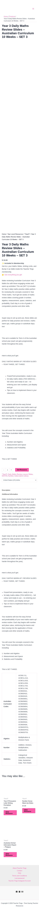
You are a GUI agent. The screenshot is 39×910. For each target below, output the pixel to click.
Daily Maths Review (15, 474)
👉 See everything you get (12, 275)
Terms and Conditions (19, 876)
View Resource (9, 812)
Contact (19, 870)
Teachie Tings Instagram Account (19, 881)
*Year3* (27, 234)
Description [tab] (6, 490)
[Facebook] (17, 892)
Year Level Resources (15, 234)
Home (4, 234)
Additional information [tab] (10, 494)
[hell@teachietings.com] (22, 892)
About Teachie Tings (19, 868)
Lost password (19, 878)
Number (11, 476)
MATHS (4, 476)
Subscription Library (21, 476)
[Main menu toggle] (33, 9)
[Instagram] (19, 892)
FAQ (19, 873)
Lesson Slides (28, 474)
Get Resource (22, 470)
